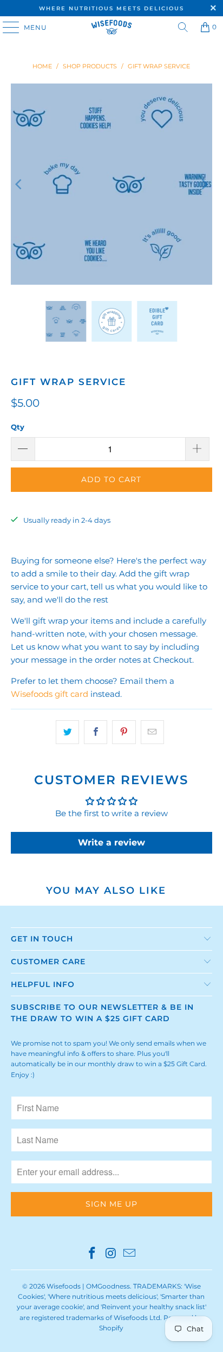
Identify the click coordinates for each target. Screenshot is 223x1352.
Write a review (111, 842)
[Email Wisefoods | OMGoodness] (130, 1254)
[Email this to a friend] (152, 732)
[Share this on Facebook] (95, 732)
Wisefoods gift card (49, 694)
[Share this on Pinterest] (123, 732)
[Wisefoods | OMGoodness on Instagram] (111, 1254)
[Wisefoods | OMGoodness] (111, 27)
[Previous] (19, 184)
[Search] (183, 27)
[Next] (204, 184)
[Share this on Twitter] (67, 732)
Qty (17, 426)
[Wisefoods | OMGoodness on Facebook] (92, 1254)
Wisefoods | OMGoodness (88, 1286)
